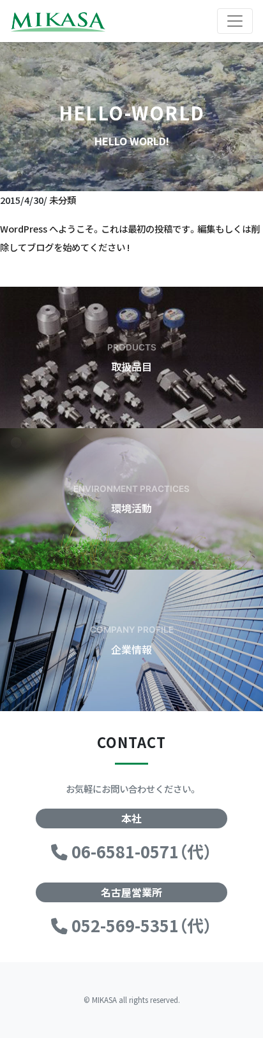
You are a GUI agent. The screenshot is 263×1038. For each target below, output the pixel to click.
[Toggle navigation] (235, 21)
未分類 (62, 199)
